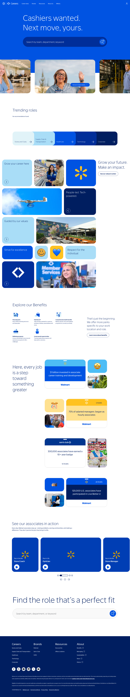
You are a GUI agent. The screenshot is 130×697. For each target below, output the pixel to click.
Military (58, 3)
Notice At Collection (54, 690)
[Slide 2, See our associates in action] (60, 575)
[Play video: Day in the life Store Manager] (45, 567)
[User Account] (127, 3)
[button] (17, 173)
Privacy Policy (44, 690)
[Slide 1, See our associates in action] (58, 575)
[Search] (102, 42)
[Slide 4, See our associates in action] (72, 575)
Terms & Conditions (35, 690)
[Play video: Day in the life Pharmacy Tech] (108, 567)
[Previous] (61, 579)
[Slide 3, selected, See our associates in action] (66, 575)
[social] (13, 669)
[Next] (69, 579)
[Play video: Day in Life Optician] (17, 567)
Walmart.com (26, 690)
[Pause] (65, 579)
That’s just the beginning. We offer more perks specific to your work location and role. (101, 324)
